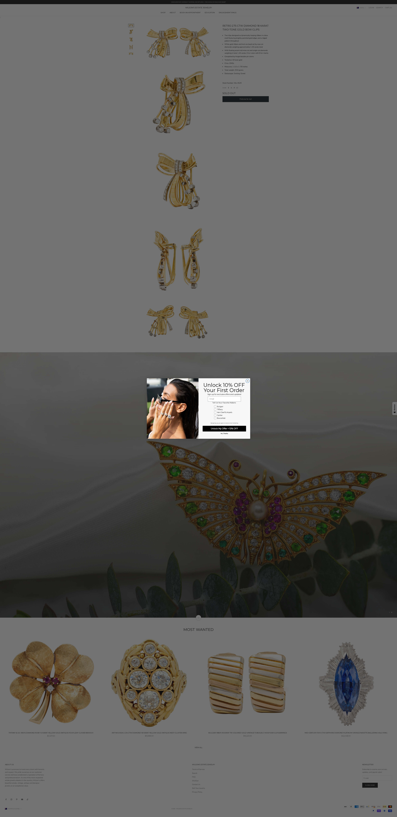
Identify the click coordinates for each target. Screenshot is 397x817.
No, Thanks (224, 433)
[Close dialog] (247, 381)
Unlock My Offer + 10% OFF (224, 428)
